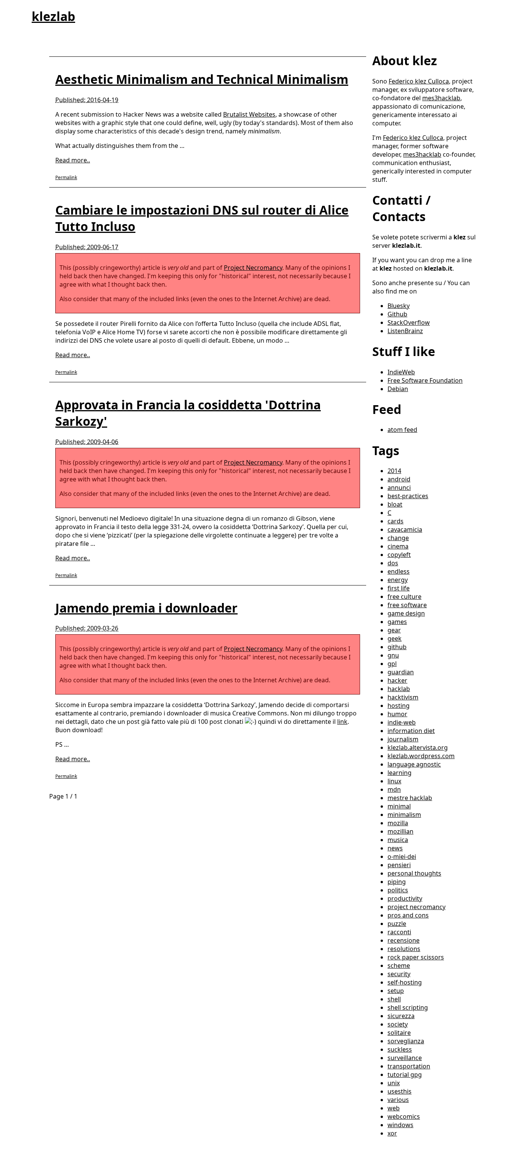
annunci (399, 487)
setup (396, 990)
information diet (411, 731)
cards (396, 521)
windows (400, 1125)
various (398, 1099)
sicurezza (401, 1016)
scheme (399, 965)
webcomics (404, 1116)
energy (398, 580)
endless (399, 571)
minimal (399, 806)
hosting (399, 705)
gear (394, 630)
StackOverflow (409, 322)
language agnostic (414, 764)
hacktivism (403, 697)
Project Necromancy (253, 267)
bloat (395, 504)
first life (399, 588)
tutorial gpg (405, 1074)
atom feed (402, 429)
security (399, 974)
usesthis (400, 1091)
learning (400, 772)
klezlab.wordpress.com (421, 756)
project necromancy (416, 907)
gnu (393, 655)
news (395, 848)
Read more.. (72, 160)
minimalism (404, 814)
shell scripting (408, 1007)
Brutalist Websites (249, 114)
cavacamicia (405, 529)
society (398, 1024)
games (397, 621)
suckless (400, 1049)
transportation (409, 1066)
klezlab (53, 16)
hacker (397, 680)
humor (397, 714)
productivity (405, 898)
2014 (394, 471)
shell (394, 999)
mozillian (400, 831)
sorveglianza (406, 1041)
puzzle (397, 923)
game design (406, 613)
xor (392, 1133)
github (397, 647)
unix (394, 1083)
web (394, 1108)
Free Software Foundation (425, 380)
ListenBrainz (405, 331)
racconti (399, 932)
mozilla (398, 823)
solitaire (399, 1032)
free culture (404, 596)
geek (395, 638)
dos (393, 563)
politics (398, 890)
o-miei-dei (402, 856)
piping (397, 881)
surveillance (405, 1058)
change (398, 538)
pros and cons (408, 915)
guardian (401, 672)
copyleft (399, 554)
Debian (398, 389)
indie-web (402, 722)
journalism (403, 739)
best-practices (408, 496)
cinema (398, 546)
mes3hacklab (441, 98)
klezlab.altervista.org (418, 747)
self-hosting (405, 982)
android (399, 479)
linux (394, 781)
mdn (394, 789)
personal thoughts (414, 873)
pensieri (399, 865)
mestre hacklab (410, 798)
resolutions (404, 949)
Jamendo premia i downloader (146, 608)
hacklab (399, 689)
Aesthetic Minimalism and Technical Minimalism (201, 79)
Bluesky (399, 306)
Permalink (66, 177)
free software (407, 605)
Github (397, 314)
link (342, 721)
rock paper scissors (416, 957)
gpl (392, 663)
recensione (404, 940)
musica (398, 840)
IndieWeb (401, 372)
